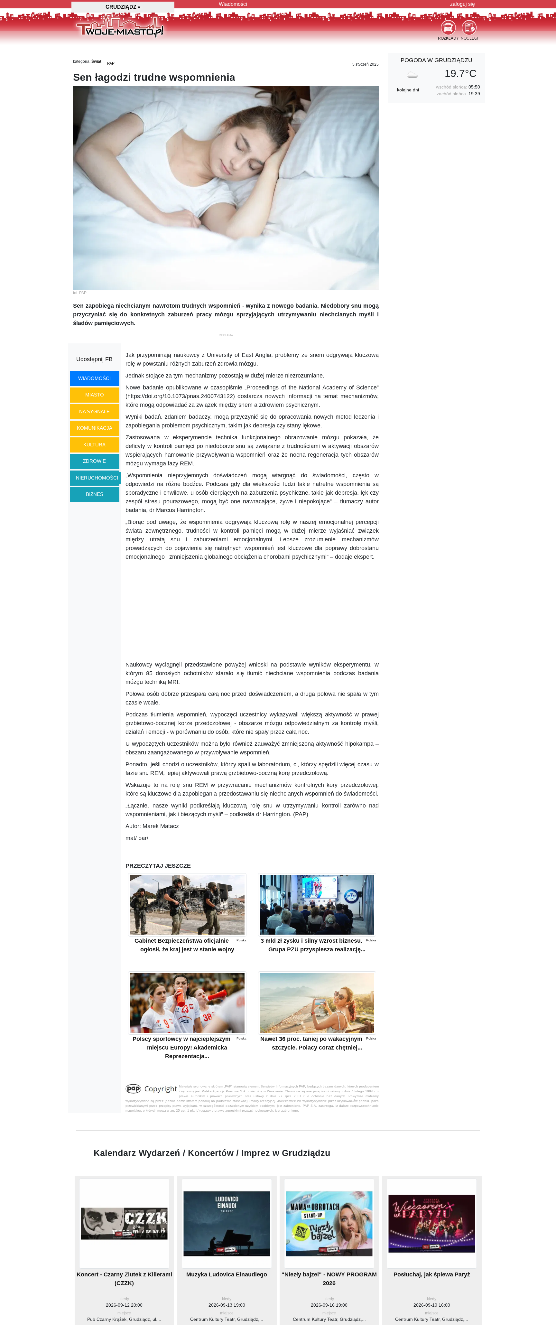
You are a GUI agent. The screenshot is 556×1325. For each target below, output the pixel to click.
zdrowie (94, 461)
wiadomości (94, 378)
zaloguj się (462, 4)
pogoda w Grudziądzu (436, 60)
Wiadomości (233, 4)
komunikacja (94, 428)
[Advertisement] (252, 611)
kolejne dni (408, 89)
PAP (111, 63)
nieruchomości (97, 478)
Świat (96, 61)
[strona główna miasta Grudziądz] (119, 25)
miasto (94, 394)
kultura (94, 444)
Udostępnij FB (94, 359)
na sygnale (94, 411)
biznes (94, 494)
